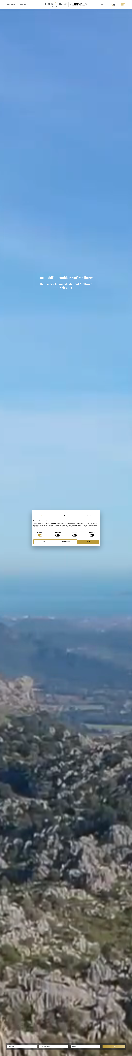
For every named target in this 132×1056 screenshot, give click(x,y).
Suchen (113, 1046)
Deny (44, 541)
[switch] (57, 535)
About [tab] (89, 516)
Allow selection (66, 541)
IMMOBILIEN (11, 4)
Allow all (88, 541)
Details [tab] (66, 516)
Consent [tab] (43, 516)
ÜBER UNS (22, 4)
